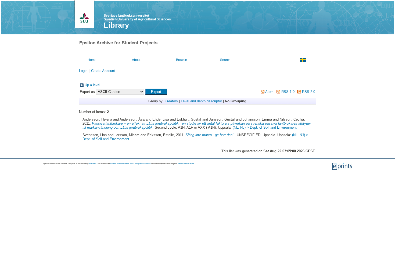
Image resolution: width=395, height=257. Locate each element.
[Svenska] (303, 59)
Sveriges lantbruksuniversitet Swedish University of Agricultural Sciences (137, 17)
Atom (269, 92)
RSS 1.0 (288, 92)
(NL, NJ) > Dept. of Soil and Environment (265, 127)
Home (92, 60)
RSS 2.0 (308, 92)
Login (83, 71)
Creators (171, 101)
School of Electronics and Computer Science (130, 163)
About (136, 60)
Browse (181, 60)
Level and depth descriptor (201, 101)
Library (116, 25)
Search (225, 60)
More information (186, 163)
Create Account (103, 71)
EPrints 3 (93, 163)
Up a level (92, 85)
